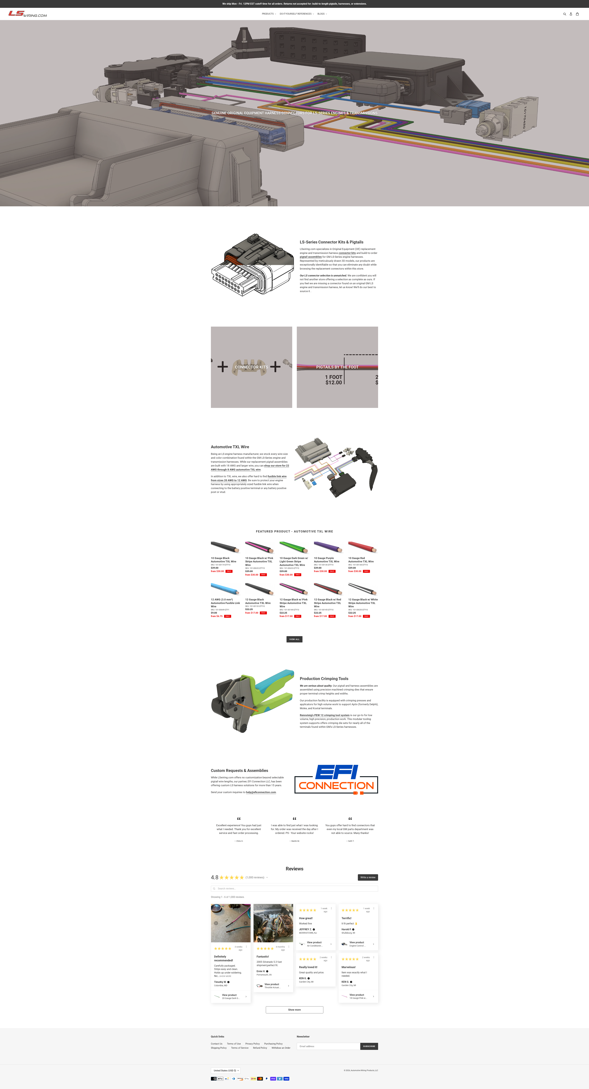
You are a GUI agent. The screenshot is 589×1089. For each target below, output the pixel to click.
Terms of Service (239, 1048)
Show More (225, 976)
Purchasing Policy (273, 1043)
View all (294, 639)
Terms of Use (234, 1043)
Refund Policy (260, 1048)
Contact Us (216, 1043)
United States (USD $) (225, 1070)
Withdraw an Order (281, 1048)
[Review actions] (246, 946)
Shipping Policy (219, 1048)
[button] (267, 877)
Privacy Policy (252, 1043)
